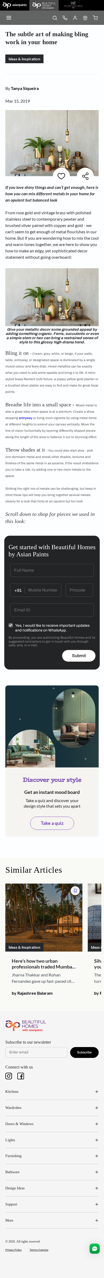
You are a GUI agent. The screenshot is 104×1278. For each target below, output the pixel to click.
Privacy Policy (13, 1249)
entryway (25, 418)
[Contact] (65, 18)
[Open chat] (95, 1249)
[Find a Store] (85, 18)
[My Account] (75, 18)
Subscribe (84, 1052)
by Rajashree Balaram (32, 992)
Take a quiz (52, 823)
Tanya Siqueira (25, 88)
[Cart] (95, 18)
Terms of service (39, 1249)
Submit (79, 655)
